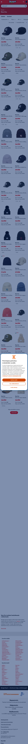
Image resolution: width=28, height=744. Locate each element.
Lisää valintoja (14, 387)
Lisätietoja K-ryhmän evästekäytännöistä (11, 376)
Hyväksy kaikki (14, 380)
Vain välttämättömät (14, 383)
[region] (14, 372)
